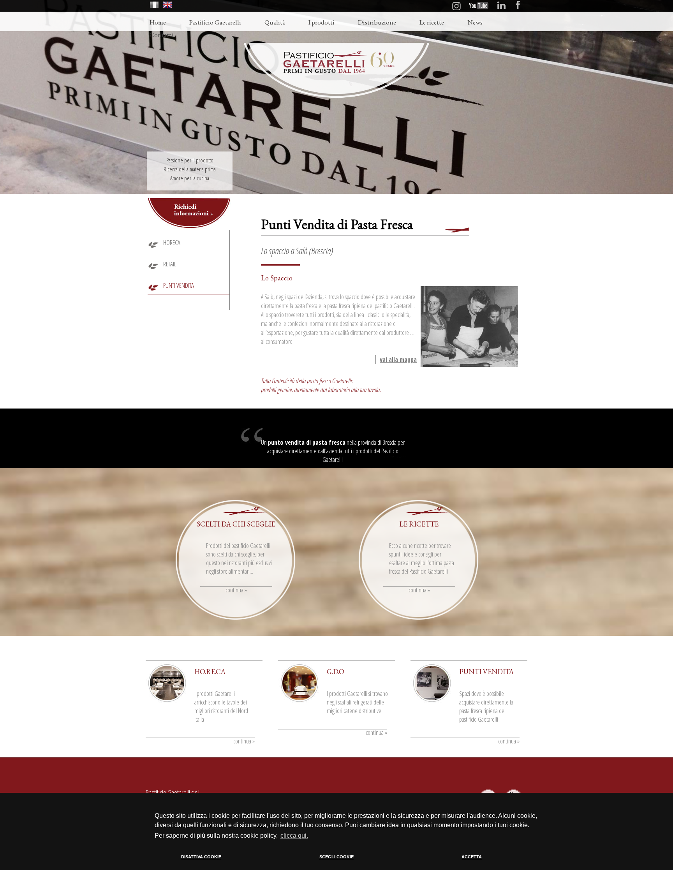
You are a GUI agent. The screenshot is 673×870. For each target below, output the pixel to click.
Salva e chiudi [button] (504, 863)
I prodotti (321, 22)
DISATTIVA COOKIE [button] (201, 856)
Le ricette (431, 22)
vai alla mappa (398, 359)
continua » (236, 590)
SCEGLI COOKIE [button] (336, 856)
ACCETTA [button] (472, 856)
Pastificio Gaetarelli (215, 22)
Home (158, 22)
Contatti (161, 34)
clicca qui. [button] (294, 835)
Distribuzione (377, 22)
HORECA (171, 242)
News (475, 22)
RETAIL (169, 263)
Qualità (274, 22)
